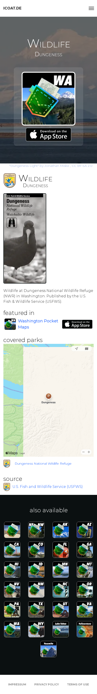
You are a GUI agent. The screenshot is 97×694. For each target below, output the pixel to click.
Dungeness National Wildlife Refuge (43, 463)
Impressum (17, 684)
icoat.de (12, 8)
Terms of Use (78, 684)
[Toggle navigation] (91, 8)
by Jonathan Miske (39, 166)
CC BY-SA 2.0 (82, 166)
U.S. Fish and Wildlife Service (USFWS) (47, 486)
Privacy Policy (46, 684)
